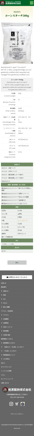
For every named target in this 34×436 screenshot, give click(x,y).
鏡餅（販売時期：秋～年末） (17, 185)
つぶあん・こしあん (8, 244)
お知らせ (3, 283)
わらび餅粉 (5, 224)
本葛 (3, 220)
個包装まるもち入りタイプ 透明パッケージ (15, 193)
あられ (17, 247)
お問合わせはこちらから (17, 277)
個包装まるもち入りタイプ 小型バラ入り (14, 203)
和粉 (17, 207)
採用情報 (5, 331)
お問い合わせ (5, 383)
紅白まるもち (6, 181)
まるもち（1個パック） (9, 168)
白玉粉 (4, 210)
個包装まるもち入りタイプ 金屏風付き (14, 200)
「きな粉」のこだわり (9, 351)
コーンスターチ (22, 220)
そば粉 (20, 224)
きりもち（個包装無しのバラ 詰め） (13, 178)
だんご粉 (4, 214)
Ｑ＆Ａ (3, 363)
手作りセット (22, 233)
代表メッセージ (7, 327)
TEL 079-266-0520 (17, 397)
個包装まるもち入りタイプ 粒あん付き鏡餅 (15, 197)
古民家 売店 (6, 335)
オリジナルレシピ (6, 367)
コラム (3, 375)
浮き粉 (20, 230)
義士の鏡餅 (6, 307)
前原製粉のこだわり (7, 339)
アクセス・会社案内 (7, 311)
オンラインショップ (7, 379)
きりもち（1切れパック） (10, 171)
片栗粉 (20, 217)
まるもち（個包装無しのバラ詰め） (13, 174)
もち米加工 (6, 359)
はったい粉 (5, 227)
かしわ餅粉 (5, 230)
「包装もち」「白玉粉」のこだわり (13, 347)
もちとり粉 (21, 227)
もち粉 (20, 210)
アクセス (5, 315)
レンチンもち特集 (6, 371)
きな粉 (4, 217)
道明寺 (4, 233)
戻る (17, 262)
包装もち (17, 164)
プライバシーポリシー (17, 414)
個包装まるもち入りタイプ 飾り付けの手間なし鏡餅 (17, 189)
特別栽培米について (9, 355)
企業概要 (5, 319)
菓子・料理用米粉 (7, 237)
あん (17, 240)
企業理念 (5, 323)
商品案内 (3, 287)
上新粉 (20, 214)
